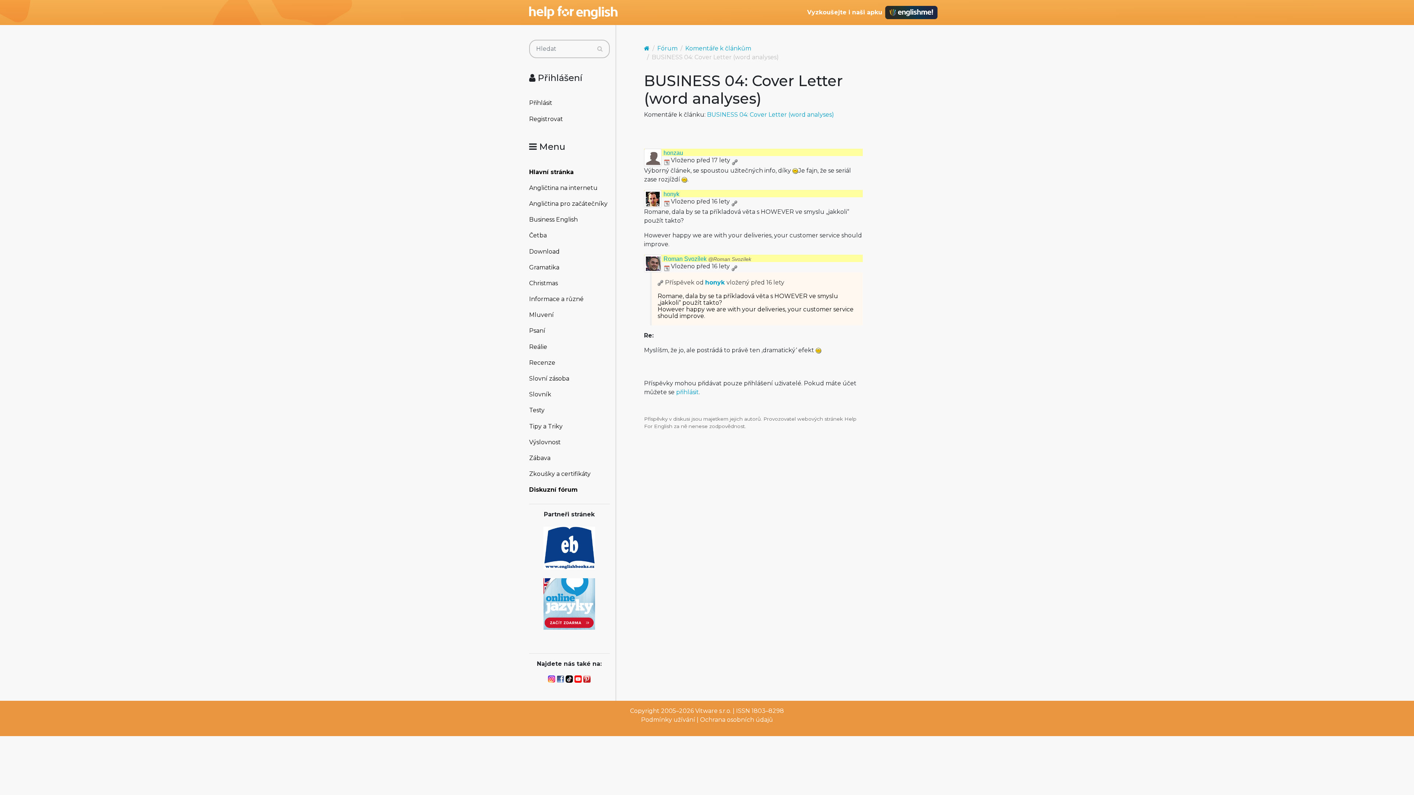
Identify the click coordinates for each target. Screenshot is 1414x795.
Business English (553, 219)
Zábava (540, 458)
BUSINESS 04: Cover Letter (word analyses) (770, 114)
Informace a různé (556, 299)
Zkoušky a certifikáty (560, 473)
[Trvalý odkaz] (735, 160)
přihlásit (687, 392)
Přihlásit (540, 102)
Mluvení (541, 314)
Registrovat (546, 119)
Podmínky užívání (668, 719)
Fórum (667, 48)
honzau (673, 153)
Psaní (537, 330)
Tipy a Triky (546, 426)
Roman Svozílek (707, 259)
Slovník (540, 394)
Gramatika (544, 267)
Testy (537, 410)
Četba (538, 235)
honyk (671, 194)
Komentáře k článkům (718, 48)
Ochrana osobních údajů (736, 719)
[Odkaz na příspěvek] (661, 282)
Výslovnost (545, 442)
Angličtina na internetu (563, 187)
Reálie (538, 346)
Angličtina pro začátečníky (568, 203)
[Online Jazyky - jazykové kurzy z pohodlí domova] (569, 603)
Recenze (542, 362)
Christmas (543, 283)
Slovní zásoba (549, 378)
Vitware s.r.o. (713, 710)
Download (544, 251)
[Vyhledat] (600, 49)
